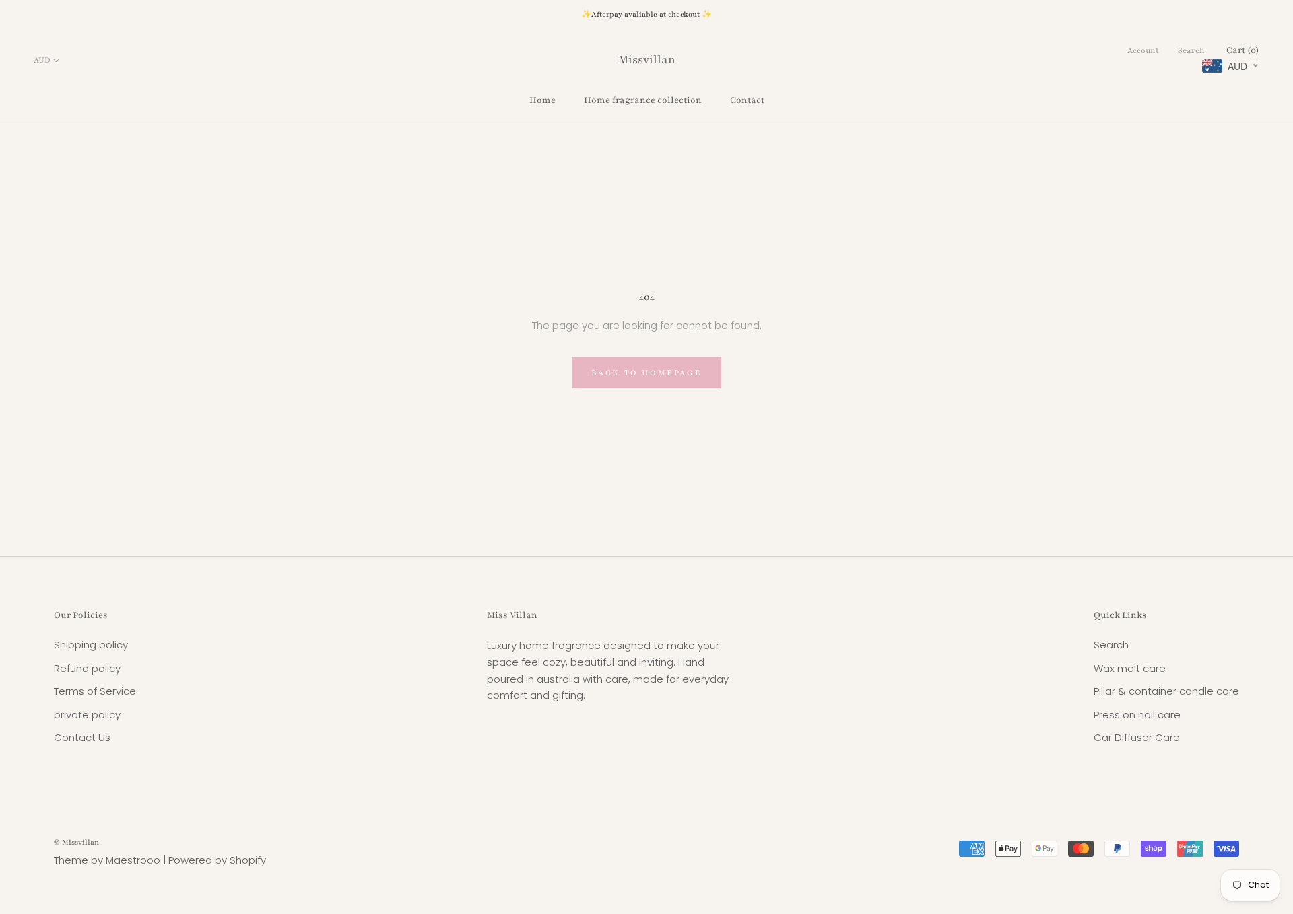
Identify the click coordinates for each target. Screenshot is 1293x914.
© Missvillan (76, 842)
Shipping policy (91, 645)
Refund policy (87, 668)
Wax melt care (1130, 668)
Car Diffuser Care (1137, 737)
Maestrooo (133, 860)
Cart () (1242, 50)
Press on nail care (1137, 715)
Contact (747, 100)
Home (542, 100)
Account (1143, 50)
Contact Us (82, 737)
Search (1191, 50)
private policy (87, 715)
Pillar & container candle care (1166, 691)
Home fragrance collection (643, 100)
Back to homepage (646, 372)
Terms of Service (95, 691)
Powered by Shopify (217, 860)
